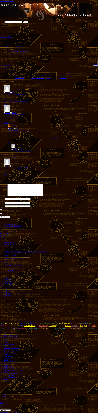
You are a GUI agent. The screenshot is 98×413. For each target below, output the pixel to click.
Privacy (6, 365)
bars (16, 322)
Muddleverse (31, 328)
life (82, 328)
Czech (76, 323)
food (22, 326)
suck (26, 322)
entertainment (83, 323)
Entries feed (7, 279)
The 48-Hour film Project (19, 51)
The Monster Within (10, 326)
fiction (68, 325)
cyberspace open (60, 326)
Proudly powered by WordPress (9, 412)
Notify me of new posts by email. (12, 213)
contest (33, 78)
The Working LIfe (9, 377)
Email (2, 203)
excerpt (90, 326)
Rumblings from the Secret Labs (13, 370)
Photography (8, 358)
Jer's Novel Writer (60, 328)
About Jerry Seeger (10, 224)
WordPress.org (8, 283)
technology (44, 325)
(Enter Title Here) (9, 242)
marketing (75, 325)
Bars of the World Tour (11, 337)
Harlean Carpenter (9, 244)
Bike (5, 339)
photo (37, 328)
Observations (8, 356)
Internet (52, 325)
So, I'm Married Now (10, 255)
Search (2, 22)
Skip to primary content (7, 1)
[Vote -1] (7, 93)
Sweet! (95, 64)
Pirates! (6, 360)
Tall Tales (3, 235)
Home (6, 29)
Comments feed (8, 281)
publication (55, 323)
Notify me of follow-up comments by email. (15, 210)
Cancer (6, 341)
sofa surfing (32, 323)
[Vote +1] (13, 93)
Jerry (18, 46)
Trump (91, 328)
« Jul (1, 403)
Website (2, 206)
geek (52, 328)
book (1, 323)
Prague (83, 325)
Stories (6, 372)
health (47, 328)
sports (16, 328)
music (91, 323)
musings (17, 326)
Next (10, 37)
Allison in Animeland (10, 336)
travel (3, 327)
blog (94, 325)
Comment (3, 196)
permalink (63, 78)
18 (5, 396)
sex (94, 328)
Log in (6, 278)
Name (2, 199)
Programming (8, 367)
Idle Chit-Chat (19, 78)
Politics (6, 363)
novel (9, 328)
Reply (6, 104)
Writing (6, 379)
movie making (40, 78)
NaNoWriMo (29, 325)
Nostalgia (7, 355)
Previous (3, 37)
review (38, 323)
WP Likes (11, 270)
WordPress (86, 328)
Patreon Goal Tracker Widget (12, 226)
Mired (5, 262)
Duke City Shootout (46, 323)
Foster (6, 346)
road (78, 328)
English (72, 323)
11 (5, 394)
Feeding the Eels (9, 344)
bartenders (21, 323)
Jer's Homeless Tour (10, 351)
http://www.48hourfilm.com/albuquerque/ (16, 101)
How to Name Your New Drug (13, 265)
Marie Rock (7, 290)
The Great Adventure (10, 373)
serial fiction (23, 328)
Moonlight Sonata (9, 353)
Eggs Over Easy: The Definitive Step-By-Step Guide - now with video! (25, 252)
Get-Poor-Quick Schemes (11, 348)
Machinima (56, 138)
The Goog (73, 328)
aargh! (36, 326)
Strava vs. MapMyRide (11, 258)
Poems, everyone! (9, 361)
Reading (6, 368)
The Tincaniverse (5, 233)
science (43, 328)
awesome (9, 322)
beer (68, 328)
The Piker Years (8, 375)
